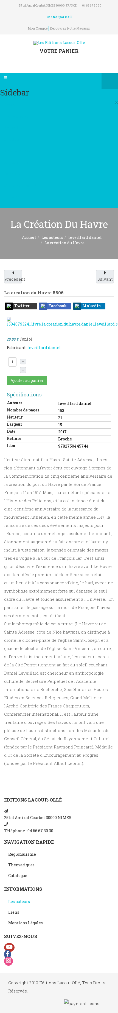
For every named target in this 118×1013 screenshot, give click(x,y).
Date (11, 431)
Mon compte (37, 28)
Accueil (11, 105)
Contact (11, 196)
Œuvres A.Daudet (20, 185)
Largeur (14, 424)
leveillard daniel (85, 237)
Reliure (14, 438)
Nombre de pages (23, 410)
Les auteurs (52, 237)
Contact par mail (59, 17)
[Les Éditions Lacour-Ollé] (59, 43)
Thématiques (17, 150)
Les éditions (16, 116)
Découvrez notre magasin (70, 28)
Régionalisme (18, 162)
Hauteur (15, 417)
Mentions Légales (25, 922)
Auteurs (14, 402)
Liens (13, 912)
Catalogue (13, 139)
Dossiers (12, 173)
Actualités (14, 127)
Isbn (11, 445)
